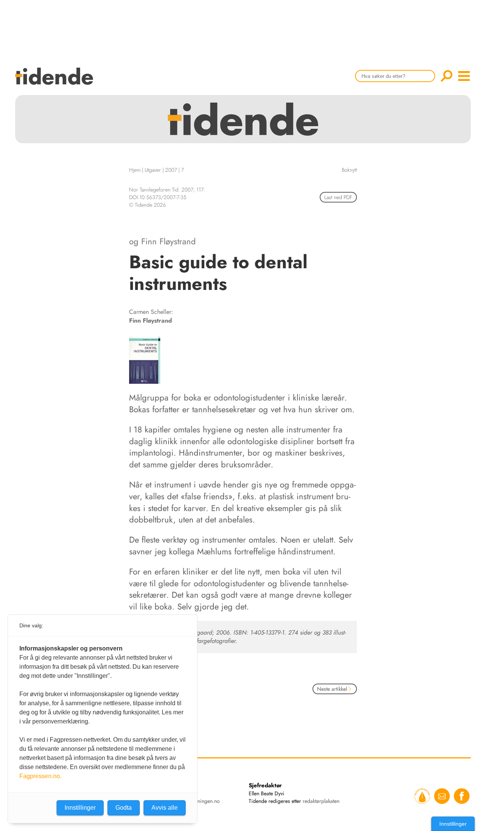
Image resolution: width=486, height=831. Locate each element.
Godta (123, 807)
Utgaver (153, 170)
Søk (446, 76)
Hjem (134, 170)
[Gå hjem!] (56, 81)
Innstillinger (453, 824)
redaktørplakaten (321, 801)
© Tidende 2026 (147, 205)
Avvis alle (164, 807)
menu (464, 76)
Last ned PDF (338, 197)
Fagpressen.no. (40, 776)
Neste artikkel (332, 689)
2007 (171, 170)
